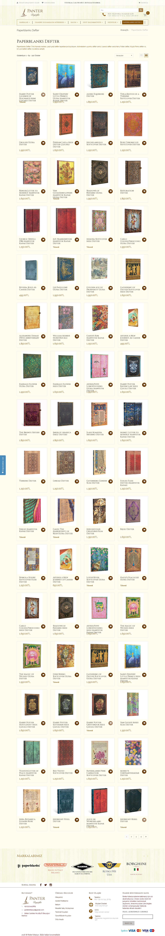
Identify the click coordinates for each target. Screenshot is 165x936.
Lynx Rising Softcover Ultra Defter (62, 676)
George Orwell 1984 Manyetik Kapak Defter (27, 241)
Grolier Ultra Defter (27, 143)
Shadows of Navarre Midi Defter (60, 628)
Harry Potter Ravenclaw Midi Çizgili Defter (129, 386)
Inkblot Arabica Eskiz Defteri (62, 433)
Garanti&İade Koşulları (63, 916)
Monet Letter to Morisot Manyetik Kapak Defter (130, 434)
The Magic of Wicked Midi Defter (127, 628)
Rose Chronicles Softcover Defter (130, 143)
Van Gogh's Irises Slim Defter (129, 723)
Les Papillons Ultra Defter (60, 288)
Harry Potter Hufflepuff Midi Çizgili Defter (28, 724)
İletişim (57, 904)
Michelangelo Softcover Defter (96, 143)
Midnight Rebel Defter (128, 820)
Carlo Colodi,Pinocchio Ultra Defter (130, 241)
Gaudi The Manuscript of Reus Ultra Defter (63, 531)
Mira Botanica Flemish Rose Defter (27, 821)
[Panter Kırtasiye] (32, 12)
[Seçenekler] (77, 95)
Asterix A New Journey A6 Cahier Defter (130, 338)
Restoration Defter (127, 191)
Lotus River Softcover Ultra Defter (96, 579)
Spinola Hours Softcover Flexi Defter (28, 579)
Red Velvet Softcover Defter (63, 772)
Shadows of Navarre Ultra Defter (94, 193)
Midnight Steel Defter (61, 820)
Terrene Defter (27, 480)
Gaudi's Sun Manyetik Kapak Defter (95, 338)
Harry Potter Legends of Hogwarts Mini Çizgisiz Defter (27, 97)
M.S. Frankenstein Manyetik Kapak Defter (62, 241)
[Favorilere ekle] (18, 64)
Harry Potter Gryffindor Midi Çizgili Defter (96, 724)
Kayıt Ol (128, 923)
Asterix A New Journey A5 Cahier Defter (63, 579)
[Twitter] (45, 885)
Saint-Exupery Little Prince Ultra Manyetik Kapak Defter (61, 97)
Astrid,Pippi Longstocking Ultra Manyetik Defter (95, 387)
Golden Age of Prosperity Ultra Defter (96, 289)
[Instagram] (50, 885)
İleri (146, 836)
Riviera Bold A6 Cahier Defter (27, 288)
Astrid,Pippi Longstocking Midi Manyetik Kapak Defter (95, 629)
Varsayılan (119, 55)
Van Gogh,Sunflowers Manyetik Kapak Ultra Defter (62, 194)
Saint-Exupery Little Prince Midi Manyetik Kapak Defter (130, 677)
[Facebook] (41, 885)
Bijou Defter (127, 529)
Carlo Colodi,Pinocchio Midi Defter (29, 628)
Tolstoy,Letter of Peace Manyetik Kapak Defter (28, 773)
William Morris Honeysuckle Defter (61, 338)
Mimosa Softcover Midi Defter (97, 240)
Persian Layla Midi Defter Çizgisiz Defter (63, 144)
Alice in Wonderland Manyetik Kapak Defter (95, 822)
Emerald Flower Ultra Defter (28, 385)
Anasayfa (124, 30)
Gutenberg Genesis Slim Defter (97, 481)
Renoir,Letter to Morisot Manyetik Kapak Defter (29, 193)
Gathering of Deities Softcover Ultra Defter (96, 676)
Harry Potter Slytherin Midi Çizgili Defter (61, 724)
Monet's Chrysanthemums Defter (129, 773)
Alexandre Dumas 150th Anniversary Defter (29, 338)
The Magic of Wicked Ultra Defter (26, 676)
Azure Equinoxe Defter (95, 95)
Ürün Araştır (59, 919)
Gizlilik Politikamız (61, 901)
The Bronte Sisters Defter (29, 433)
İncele (28, 866)
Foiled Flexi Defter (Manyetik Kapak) (130, 483)
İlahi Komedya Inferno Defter (95, 433)
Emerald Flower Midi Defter (62, 385)
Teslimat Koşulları (61, 912)
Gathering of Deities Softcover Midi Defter (130, 289)
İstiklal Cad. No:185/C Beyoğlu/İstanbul (83, 3)
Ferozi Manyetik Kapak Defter (28, 530)
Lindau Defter (61, 480)
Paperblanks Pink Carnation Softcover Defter (96, 773)
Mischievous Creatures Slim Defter (95, 531)
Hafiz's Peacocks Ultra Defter (129, 578)
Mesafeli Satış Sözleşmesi (64, 908)
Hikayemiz (59, 897)
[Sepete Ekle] (43, 143)
